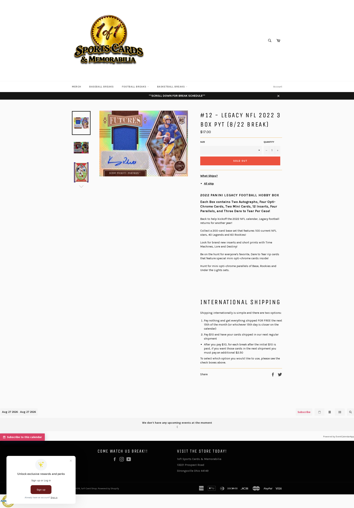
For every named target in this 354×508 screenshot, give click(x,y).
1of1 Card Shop (89, 488)
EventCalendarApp (345, 436)
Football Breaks (134, 86)
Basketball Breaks (171, 86)
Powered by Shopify (108, 488)
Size (202, 142)
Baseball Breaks (101, 86)
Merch (76, 86)
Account (277, 86)
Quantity (269, 142)
